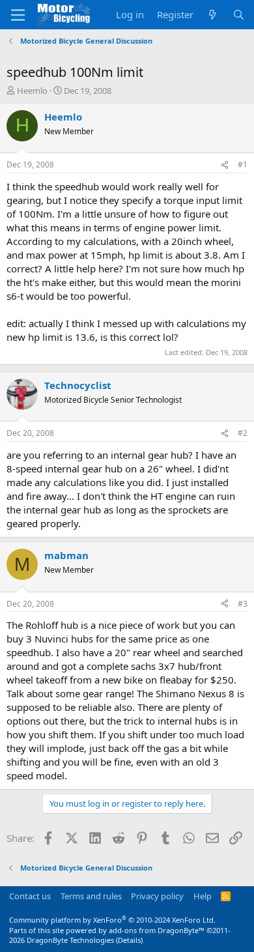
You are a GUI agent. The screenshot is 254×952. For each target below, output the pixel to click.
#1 (242, 164)
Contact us (30, 896)
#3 (242, 603)
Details (129, 940)
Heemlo (32, 90)
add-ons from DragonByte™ (157, 930)
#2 (242, 433)
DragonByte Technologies (70, 940)
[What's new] (212, 15)
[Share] (224, 165)
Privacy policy (157, 896)
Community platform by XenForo (112, 920)
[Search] (238, 15)
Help (202, 896)
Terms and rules (91, 896)
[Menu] (18, 15)
